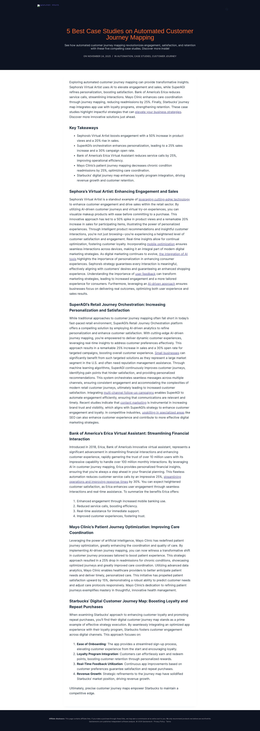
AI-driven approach (161, 284)
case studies (142, 56)
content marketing (133, 402)
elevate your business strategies (158, 112)
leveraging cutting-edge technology (164, 199)
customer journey (164, 56)
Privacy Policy (159, 721)
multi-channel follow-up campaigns (129, 392)
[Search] (227, 9)
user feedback (145, 274)
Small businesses (167, 353)
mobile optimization (161, 244)
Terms (168, 721)
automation (125, 56)
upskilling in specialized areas (163, 412)
